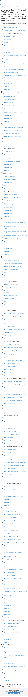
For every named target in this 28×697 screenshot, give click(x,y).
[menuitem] (1, 3)
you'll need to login (19, 691)
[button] (1, 1)
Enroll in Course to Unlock (14, 693)
